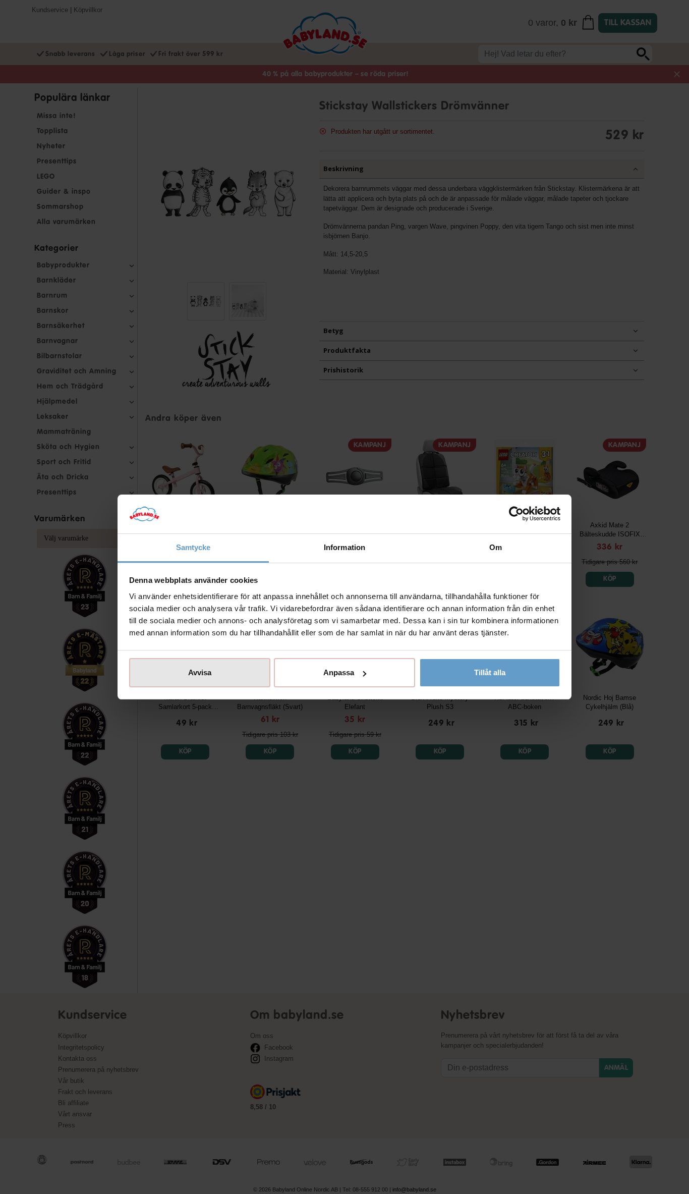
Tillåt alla (489, 672)
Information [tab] (344, 547)
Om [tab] (495, 547)
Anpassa (338, 672)
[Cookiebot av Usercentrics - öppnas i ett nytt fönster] (516, 514)
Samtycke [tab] (193, 547)
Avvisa (199, 672)
